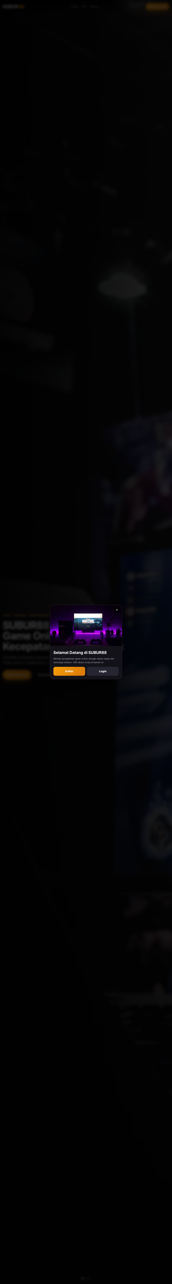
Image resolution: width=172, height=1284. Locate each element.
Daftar (69, 671)
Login (102, 671)
